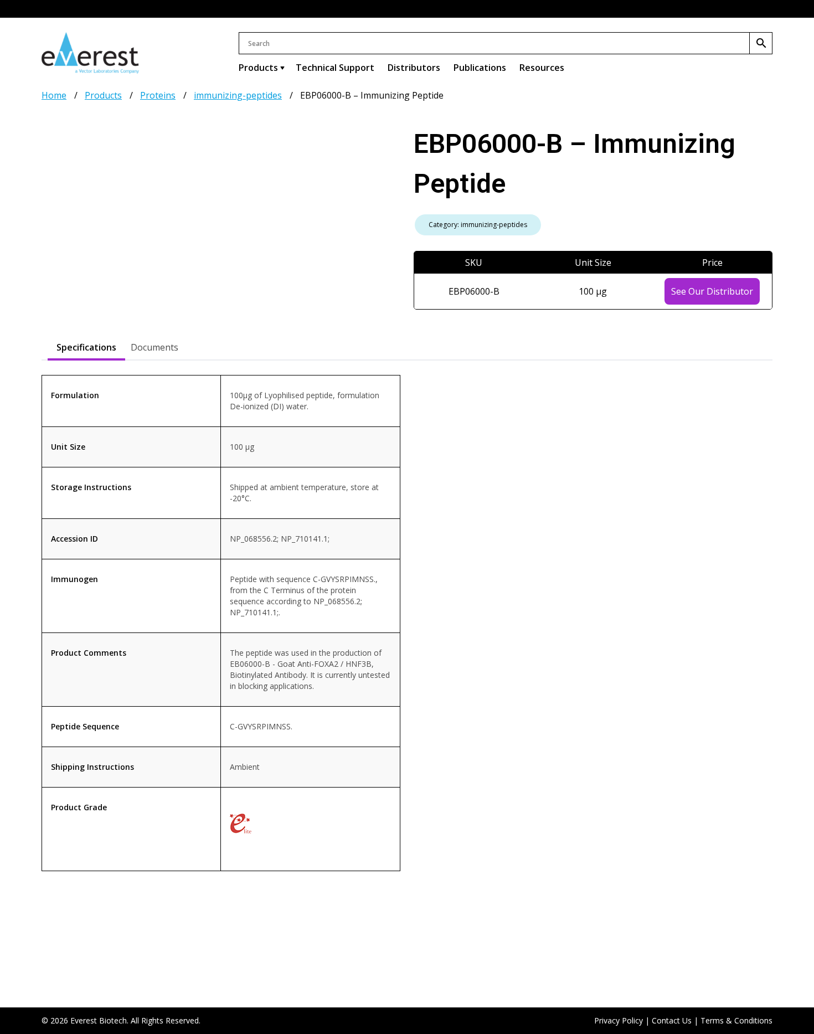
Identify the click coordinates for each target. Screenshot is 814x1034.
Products (258, 67)
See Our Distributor (712, 291)
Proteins (158, 95)
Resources (541, 67)
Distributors (414, 67)
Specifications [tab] (86, 347)
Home (54, 95)
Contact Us (672, 1020)
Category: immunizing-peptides (478, 224)
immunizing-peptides (238, 95)
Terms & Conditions (736, 1020)
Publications (480, 67)
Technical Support (335, 67)
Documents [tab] (154, 347)
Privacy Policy (618, 1020)
